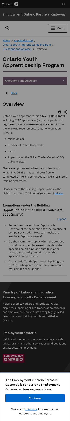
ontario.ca (31, 409)
